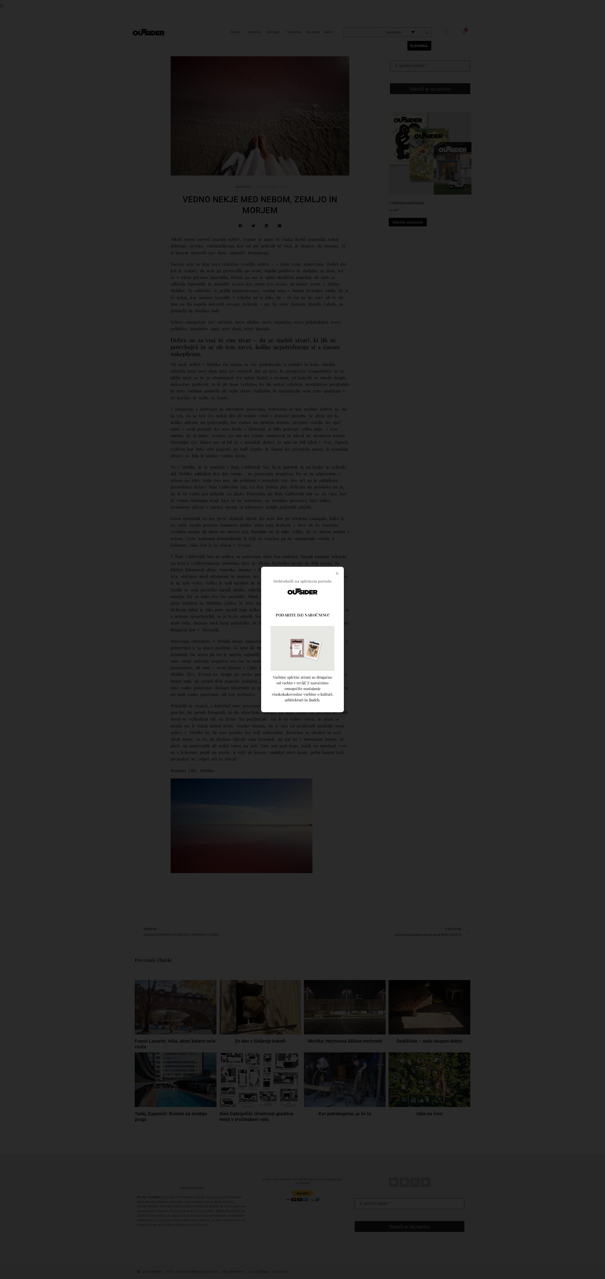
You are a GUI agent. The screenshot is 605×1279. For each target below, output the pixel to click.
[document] (302, 639)
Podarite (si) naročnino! (302, 614)
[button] (337, 573)
